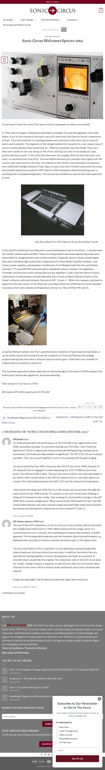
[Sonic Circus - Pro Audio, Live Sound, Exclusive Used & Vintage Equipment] (52, 10)
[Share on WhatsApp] (79, 407)
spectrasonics (63, 407)
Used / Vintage (26, 19)
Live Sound (71, 19)
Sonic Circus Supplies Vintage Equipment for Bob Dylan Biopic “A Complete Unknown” (54, 669)
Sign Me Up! (77, 758)
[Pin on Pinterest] (95, 407)
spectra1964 (51, 407)
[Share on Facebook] (84, 407)
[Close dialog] (99, 699)
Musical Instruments (50, 19)
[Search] (63, 29)
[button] (14, 19)
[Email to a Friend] (90, 407)
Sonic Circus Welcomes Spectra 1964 (29, 687)
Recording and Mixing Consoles (17, 25)
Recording (7, 19)
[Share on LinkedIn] (100, 407)
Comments (13, 690)
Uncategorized (52, 36)
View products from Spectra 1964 (20, 383)
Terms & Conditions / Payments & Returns (24, 648)
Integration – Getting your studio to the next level (35, 678)
